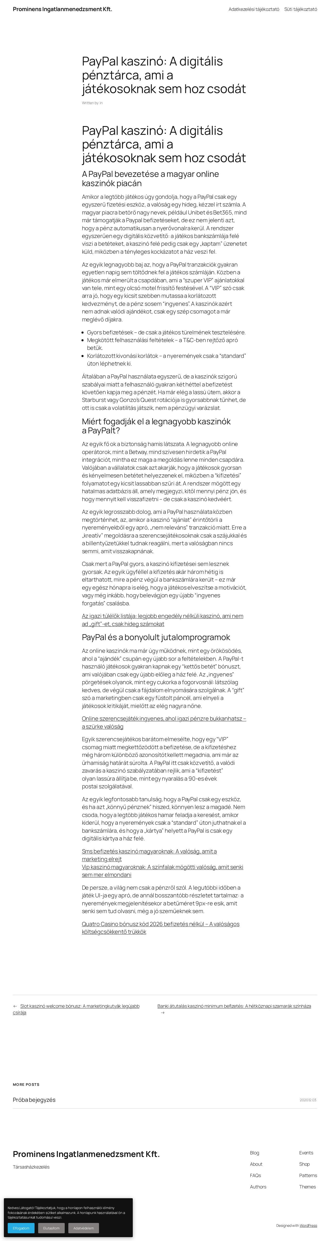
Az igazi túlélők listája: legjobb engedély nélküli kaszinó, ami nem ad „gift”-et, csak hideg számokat (162, 619)
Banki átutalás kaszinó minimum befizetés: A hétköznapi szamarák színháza (234, 1006)
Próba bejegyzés (34, 1100)
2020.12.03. (308, 1099)
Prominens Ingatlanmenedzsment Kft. (62, 9)
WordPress (308, 1225)
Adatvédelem (83, 1228)
